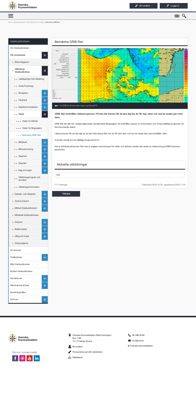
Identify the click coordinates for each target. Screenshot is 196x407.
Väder (42, 22)
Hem (10, 22)
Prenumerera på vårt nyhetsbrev (87, 352)
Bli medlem (144, 5)
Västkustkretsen (19, 22)
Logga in (175, 5)
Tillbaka (66, 193)
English (177, 15)
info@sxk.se (138, 340)
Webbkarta (77, 357)
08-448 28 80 (138, 335)
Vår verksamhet (32, 22)
